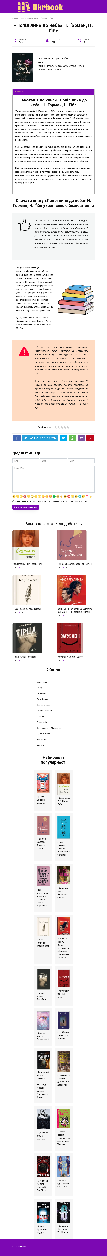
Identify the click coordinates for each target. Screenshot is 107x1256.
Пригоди (40, 716)
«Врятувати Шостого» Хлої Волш (62, 1229)
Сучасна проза (43, 734)
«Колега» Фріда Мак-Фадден (42, 1229)
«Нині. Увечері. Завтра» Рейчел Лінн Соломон (63, 848)
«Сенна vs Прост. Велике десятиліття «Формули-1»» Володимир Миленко (74, 610)
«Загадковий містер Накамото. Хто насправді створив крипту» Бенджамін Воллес (43, 1085)
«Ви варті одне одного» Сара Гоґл (63, 1183)
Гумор (39, 687)
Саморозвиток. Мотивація (49, 728)
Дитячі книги (42, 699)
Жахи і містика (43, 705)
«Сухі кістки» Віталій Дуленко (43, 1135)
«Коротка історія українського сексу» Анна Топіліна (63, 1138)
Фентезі (40, 745)
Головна (15, 18)
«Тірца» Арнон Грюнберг (24, 657)
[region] (53, 144)
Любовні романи (44, 711)
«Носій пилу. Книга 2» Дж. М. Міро (63, 1035)
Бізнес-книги (42, 682)
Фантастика (42, 739)
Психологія (42, 722)
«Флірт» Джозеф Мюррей (41, 799)
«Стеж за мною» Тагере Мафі (43, 1036)
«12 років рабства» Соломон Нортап (74, 564)
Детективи (41, 693)
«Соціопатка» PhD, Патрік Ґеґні (27, 564)
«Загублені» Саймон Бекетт (70, 657)
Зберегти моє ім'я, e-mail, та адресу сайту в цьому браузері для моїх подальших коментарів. (52, 501)
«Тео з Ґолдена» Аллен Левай (26, 609)
